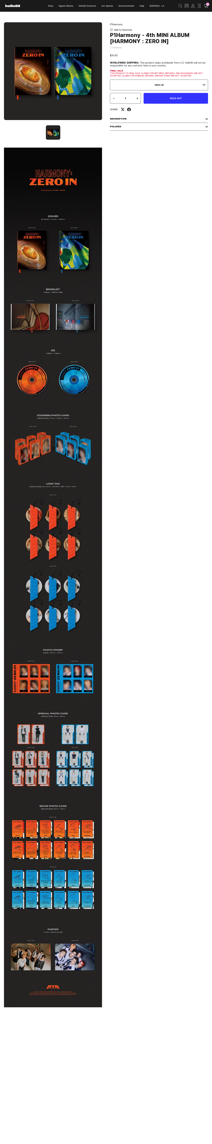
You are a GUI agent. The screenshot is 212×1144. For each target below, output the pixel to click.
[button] (121, 29)
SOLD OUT (176, 98)
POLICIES (115, 126)
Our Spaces (107, 5)
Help (142, 5)
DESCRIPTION (118, 118)
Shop (50, 5)
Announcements (126, 5)
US (199, 5)
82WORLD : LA (157, 5)
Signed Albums (65, 5)
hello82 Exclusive (87, 5)
